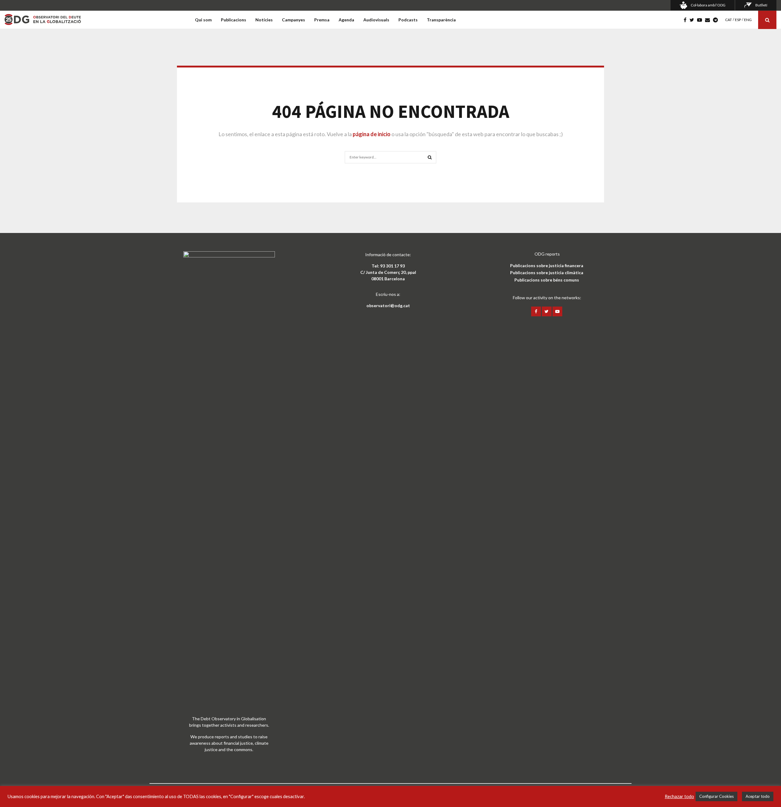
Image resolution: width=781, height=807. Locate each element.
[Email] (709, 20)
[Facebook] (686, 20)
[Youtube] (701, 20)
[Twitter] (693, 20)
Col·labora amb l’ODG (708, 5)
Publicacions (233, 19)
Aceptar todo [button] (758, 796)
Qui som (203, 19)
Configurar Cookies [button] (716, 796)
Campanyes (293, 19)
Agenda (346, 19)
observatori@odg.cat (388, 305)
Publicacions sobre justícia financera (546, 265)
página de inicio (371, 134)
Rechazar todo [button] (679, 796)
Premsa (321, 19)
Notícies (264, 19)
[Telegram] (717, 20)
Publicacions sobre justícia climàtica (546, 272)
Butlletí (761, 5)
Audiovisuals (376, 19)
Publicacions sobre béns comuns (546, 279)
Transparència (441, 19)
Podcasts (408, 19)
